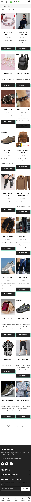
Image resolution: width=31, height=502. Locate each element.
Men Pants (23, 277)
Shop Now (8, 48)
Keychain (8, 73)
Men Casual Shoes (8, 151)
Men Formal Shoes (8, 194)
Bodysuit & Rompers (23, 33)
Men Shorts (23, 359)
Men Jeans (23, 236)
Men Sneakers (8, 400)
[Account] (24, 2)
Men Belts (8, 109)
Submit (25, 488)
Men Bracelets (23, 109)
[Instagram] (6, 463)
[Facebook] (2, 463)
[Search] (7, 2)
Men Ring (8, 318)
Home (3, 6)
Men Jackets (8, 236)
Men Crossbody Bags (23, 151)
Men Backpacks (23, 73)
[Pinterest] (11, 463)
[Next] (22, 426)
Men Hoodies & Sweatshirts (23, 194)
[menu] (2, 2)
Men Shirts (7, 359)
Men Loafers (8, 277)
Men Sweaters (23, 400)
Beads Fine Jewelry (8, 33)
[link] (8, 499)
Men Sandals (23, 318)
